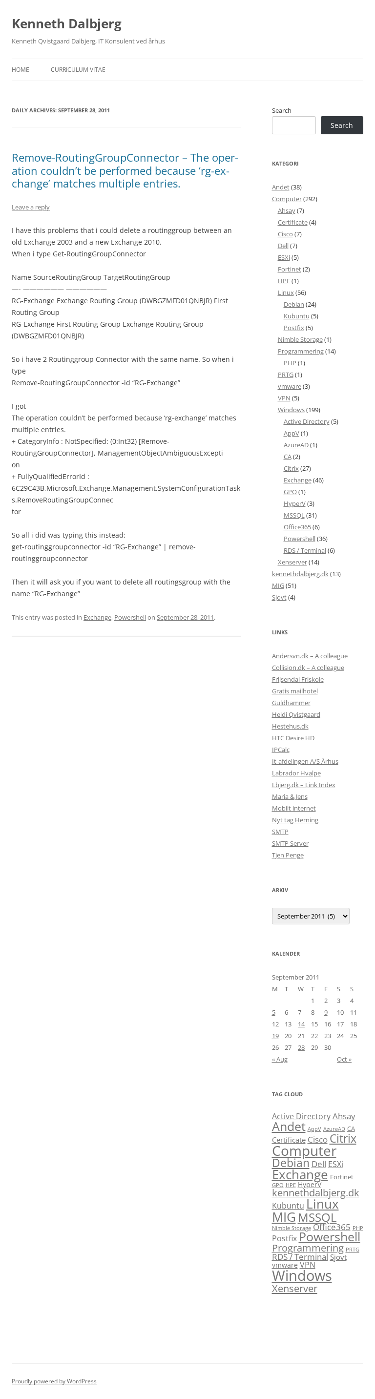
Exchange (97, 617)
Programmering (301, 351)
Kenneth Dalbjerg (67, 23)
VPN (284, 398)
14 (301, 1024)
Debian (294, 304)
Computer (287, 198)
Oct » (344, 1059)
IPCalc (281, 749)
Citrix (291, 468)
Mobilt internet (294, 808)
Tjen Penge (288, 855)
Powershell (130, 617)
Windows (291, 409)
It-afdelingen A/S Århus (305, 761)
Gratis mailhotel (295, 691)
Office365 (297, 526)
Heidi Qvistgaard (296, 714)
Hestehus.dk (290, 726)
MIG (278, 585)
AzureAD (296, 444)
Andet (281, 187)
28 (301, 1047)
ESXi (284, 257)
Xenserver (292, 562)
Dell (283, 245)
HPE (284, 280)
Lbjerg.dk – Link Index (303, 784)
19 (275, 1035)
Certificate (293, 222)
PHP (290, 362)
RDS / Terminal (305, 550)
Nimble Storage (300, 339)
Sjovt (279, 597)
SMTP (280, 831)
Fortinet (289, 269)
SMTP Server (290, 843)
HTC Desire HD (293, 737)
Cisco (285, 234)
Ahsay (286, 210)
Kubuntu (297, 316)
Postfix (294, 327)
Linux (286, 292)
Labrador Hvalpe (296, 773)
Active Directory (307, 421)
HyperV (295, 503)
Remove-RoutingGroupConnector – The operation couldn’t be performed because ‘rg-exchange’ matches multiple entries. (125, 170)
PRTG (285, 374)
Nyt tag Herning (295, 819)
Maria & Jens (290, 796)
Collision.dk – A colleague (308, 667)
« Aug (280, 1059)
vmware (289, 386)
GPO (290, 491)
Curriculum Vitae (78, 69)
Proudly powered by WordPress (54, 1381)
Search (282, 110)
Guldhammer (291, 702)
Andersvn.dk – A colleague (310, 655)
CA (288, 456)
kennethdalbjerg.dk (300, 573)
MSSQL (294, 515)
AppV (291, 433)
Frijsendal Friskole (298, 679)
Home (20, 69)
